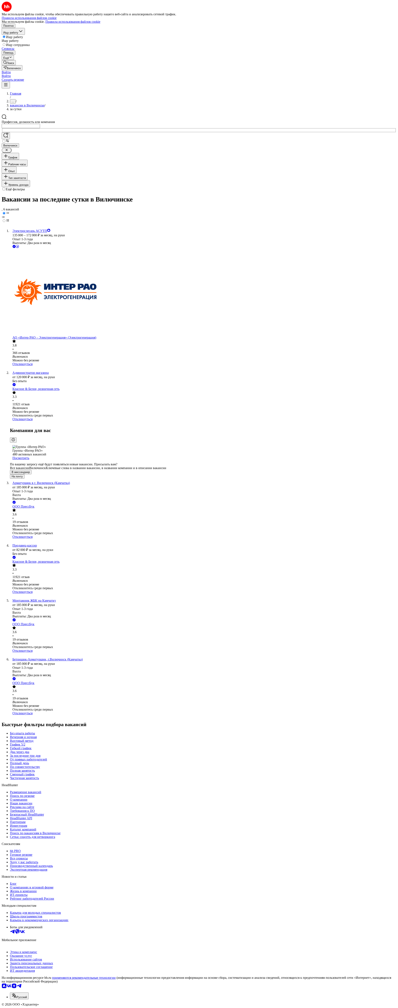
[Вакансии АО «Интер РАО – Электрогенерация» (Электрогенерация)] (203, 292)
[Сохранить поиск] (6, 135)
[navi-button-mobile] (6, 85)
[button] (6, 72)
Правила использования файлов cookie (72, 21)
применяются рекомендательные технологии (84, 977)
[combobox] (21, 126)
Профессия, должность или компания (28, 122)
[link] (9, 62)
